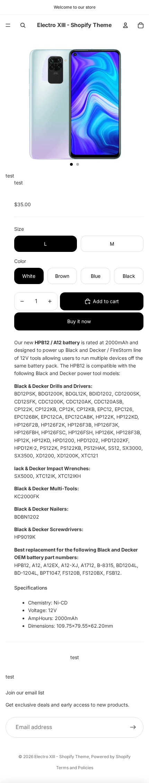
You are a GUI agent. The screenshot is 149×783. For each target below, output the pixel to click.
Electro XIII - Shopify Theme (61, 756)
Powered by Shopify (111, 756)
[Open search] (22, 25)
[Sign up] (133, 727)
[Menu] (8, 25)
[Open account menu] (125, 25)
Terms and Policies (74, 767)
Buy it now (79, 321)
